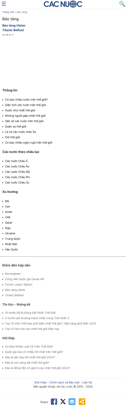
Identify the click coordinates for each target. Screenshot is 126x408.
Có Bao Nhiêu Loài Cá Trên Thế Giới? (29, 346)
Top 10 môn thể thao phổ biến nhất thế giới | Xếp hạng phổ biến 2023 (50, 323)
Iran (7, 206)
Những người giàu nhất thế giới (25, 115)
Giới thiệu (40, 382)
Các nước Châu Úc (17, 182)
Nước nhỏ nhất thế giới (20, 110)
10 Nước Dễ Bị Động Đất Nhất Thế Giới (30, 312)
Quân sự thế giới (15, 126)
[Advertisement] (63, 62)
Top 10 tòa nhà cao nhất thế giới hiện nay (32, 328)
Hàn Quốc (11, 249)
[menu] (4, 4)
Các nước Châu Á (16, 161)
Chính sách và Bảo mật (64, 382)
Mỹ (7, 201)
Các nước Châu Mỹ (17, 171)
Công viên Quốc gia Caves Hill (24, 279)
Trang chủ (8, 12)
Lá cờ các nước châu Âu (20, 131)
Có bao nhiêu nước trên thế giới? (26, 99)
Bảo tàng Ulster (14, 25)
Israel (8, 211)
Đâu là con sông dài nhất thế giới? (27, 362)
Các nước (66, 386)
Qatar (8, 222)
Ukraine (10, 233)
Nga (7, 228)
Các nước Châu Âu (17, 166)
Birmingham (13, 273)
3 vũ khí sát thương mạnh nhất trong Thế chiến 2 (37, 318)
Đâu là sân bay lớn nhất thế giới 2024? (30, 357)
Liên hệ (87, 382)
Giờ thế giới (12, 137)
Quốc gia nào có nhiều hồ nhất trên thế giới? (34, 351)
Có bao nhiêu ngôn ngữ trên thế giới (28, 142)
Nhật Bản (11, 244)
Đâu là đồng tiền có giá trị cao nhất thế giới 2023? (37, 368)
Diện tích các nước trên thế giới (25, 105)
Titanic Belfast (13, 30)
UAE (8, 217)
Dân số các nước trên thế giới (24, 121)
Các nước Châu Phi (17, 177)
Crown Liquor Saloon (18, 284)
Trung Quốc (12, 238)
